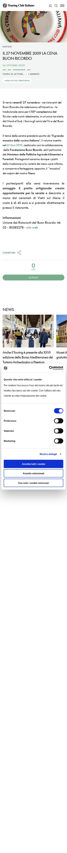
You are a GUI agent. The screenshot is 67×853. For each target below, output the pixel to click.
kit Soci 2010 (14, 145)
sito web (32, 227)
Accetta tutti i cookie (33, 463)
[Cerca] (56, 5)
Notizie (7, 46)
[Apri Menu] (62, 5)
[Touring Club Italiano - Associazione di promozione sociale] (18, 5)
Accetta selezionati (33, 473)
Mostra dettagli (48, 454)
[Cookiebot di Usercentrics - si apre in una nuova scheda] (49, 368)
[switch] (58, 420)
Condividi (9, 252)
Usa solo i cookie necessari (33, 482)
